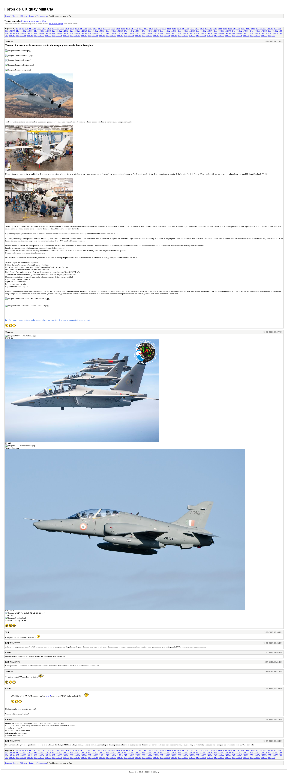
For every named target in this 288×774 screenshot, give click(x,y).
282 (82, 36)
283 (85, 36)
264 (17, 36)
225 (154, 33)
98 (252, 28)
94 (242, 28)
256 (265, 33)
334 (269, 36)
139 (121, 31)
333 (265, 36)
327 (244, 36)
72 (185, 28)
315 (201, 36)
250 (244, 33)
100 (257, 28)
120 (53, 31)
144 (139, 31)
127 (78, 31)
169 (229, 31)
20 (53, 28)
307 (172, 36)
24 (63, 28)
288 (103, 36)
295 (129, 36)
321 (222, 36)
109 (13, 31)
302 (154, 36)
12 (33, 28)
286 (96, 36)
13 (35, 28)
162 (204, 31)
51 (132, 28)
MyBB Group (155, 772)
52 (135, 28)
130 (89, 31)
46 (119, 28)
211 (103, 33)
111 (21, 31)
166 (219, 31)
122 (60, 31)
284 (89, 36)
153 (172, 31)
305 (165, 36)
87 (224, 28)
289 (107, 36)
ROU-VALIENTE (12, 643)
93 (239, 28)
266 (24, 36)
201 (67, 33)
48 (124, 28)
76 (196, 28)
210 (100, 33)
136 (111, 31)
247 (233, 33)
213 (111, 33)
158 (190, 31)
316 (204, 36)
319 (215, 36)
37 (96, 28)
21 (55, 28)
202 (71, 33)
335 (273, 36)
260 (280, 33)
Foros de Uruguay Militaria (28, 9)
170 (233, 31)
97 (249, 28)
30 (78, 28)
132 (96, 31)
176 (255, 31)
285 (93, 36)
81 (208, 28)
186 (13, 33)
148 (154, 31)
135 (107, 31)
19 (50, 28)
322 (226, 36)
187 (17, 33)
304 (161, 36)
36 (94, 28)
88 (226, 28)
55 (142, 28)
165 (215, 31)
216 (121, 33)
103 (268, 28)
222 (143, 33)
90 (231, 28)
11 (30, 28)
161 (201, 31)
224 (150, 33)
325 (237, 36)
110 (17, 31)
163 (208, 31)
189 (24, 33)
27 (71, 28)
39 (101, 28)
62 (160, 28)
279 (71, 36)
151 (165, 31)
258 (273, 33)
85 (219, 28)
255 (262, 33)
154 (175, 31)
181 (273, 31)
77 (198, 28)
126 (75, 31)
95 (244, 28)
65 (168, 28)
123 (64, 31)
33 (86, 28)
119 (49, 31)
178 (262, 31)
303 (157, 36)
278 (67, 36)
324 (233, 36)
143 (136, 31)
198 (57, 33)
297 (136, 36)
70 (180, 28)
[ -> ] (48, 696)
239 (204, 33)
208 (93, 33)
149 (157, 31)
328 (247, 36)
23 (61, 28)
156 (183, 31)
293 (121, 36)
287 (100, 36)
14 (38, 28)
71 (183, 28)
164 (211, 31)
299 (143, 36)
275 (57, 36)
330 (255, 36)
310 (183, 36)
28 (73, 28)
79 (203, 28)
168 (226, 31)
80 (206, 28)
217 (125, 33)
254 (258, 33)
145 (143, 31)
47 (122, 28)
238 (201, 33)
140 (125, 31)
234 (186, 33)
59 (152, 28)
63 (163, 28)
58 (150, 28)
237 (197, 33)
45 (117, 28)
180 (269, 31)
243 (219, 33)
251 (247, 33)
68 (175, 28)
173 (244, 31)
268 (31, 36)
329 (251, 36)
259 (276, 33)
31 (81, 28)
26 (68, 28)
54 (140, 28)
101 (261, 28)
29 (76, 28)
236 (193, 33)
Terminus (9, 41)
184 (6, 33)
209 (96, 33)
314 (197, 36)
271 (42, 36)
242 (215, 33)
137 (114, 31)
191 (31, 33)
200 (64, 33)
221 (139, 33)
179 (265, 31)
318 (211, 36)
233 (183, 33)
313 (193, 36)
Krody (8, 652)
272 (46, 36)
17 (45, 28)
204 (78, 33)
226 (157, 33)
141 (129, 31)
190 (28, 33)
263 (13, 36)
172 (240, 31)
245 (226, 33)
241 (211, 33)
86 (221, 28)
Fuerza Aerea (41, 16)
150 (161, 31)
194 (42, 33)
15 (40, 28)
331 (258, 36)
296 (132, 36)
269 (35, 36)
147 (150, 31)
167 (222, 31)
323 (229, 36)
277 (64, 36)
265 (21, 36)
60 (155, 28)
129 (85, 31)
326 (240, 36)
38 (99, 28)
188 (21, 33)
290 (111, 36)
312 (190, 36)
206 (85, 33)
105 (275, 28)
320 (219, 36)
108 (10, 31)
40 (104, 28)
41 (106, 28)
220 (136, 33)
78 (201, 28)
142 (132, 31)
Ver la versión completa (56, 23)
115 (35, 31)
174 (247, 31)
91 (234, 28)
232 (179, 33)
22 (58, 28)
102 (264, 28)
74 (191, 28)
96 (247, 28)
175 (251, 31)
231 (175, 33)
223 (147, 33)
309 (179, 36)
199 (60, 33)
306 (168, 36)
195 (46, 33)
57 (147, 28)
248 (237, 33)
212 (107, 33)
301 (150, 36)
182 (276, 31)
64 (165, 28)
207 (89, 33)
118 (46, 31)
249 (240, 33)
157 (186, 31)
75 (193, 28)
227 (161, 33)
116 (39, 31)
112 (24, 31)
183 (280, 31)
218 (129, 33)
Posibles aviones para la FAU (33, 21)
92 (237, 28)
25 (66, 28)
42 (109, 28)
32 (83, 28)
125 (71, 31)
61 (157, 28)
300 (147, 36)
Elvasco (8, 719)
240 (208, 33)
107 (6, 31)
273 (49, 36)
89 (229, 28)
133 (100, 31)
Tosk (7, 632)
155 (179, 31)
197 (53, 33)
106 (279, 28)
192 (35, 33)
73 (188, 28)
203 (75, 33)
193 (39, 33)
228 (165, 33)
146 (147, 31)
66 (170, 28)
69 (178, 28)
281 (78, 36)
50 (129, 28)
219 (132, 33)
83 (214, 28)
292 (118, 36)
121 (57, 31)
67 (173, 28)
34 (89, 28)
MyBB (139, 772)
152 (168, 31)
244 (222, 33)
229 (168, 33)
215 (118, 33)
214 (114, 33)
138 (118, 31)
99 (254, 28)
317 (208, 36)
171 (237, 31)
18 (48, 28)
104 (271, 28)
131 (93, 31)
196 (49, 33)
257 (269, 33)
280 (75, 36)
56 (145, 28)
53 (137, 28)
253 (255, 33)
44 (114, 28)
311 (186, 36)
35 (91, 28)
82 (211, 28)
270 (39, 36)
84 (216, 28)
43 (112, 28)
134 (103, 31)
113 (28, 31)
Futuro (31, 16)
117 (42, 31)
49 (127, 28)
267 (28, 36)
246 (229, 33)
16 (43, 28)
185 (10, 33)
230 (172, 33)
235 (190, 33)
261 (6, 36)
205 (82, 33)
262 (10, 36)
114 (31, 31)
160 (197, 31)
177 (258, 31)
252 (251, 33)
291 (114, 36)
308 (175, 36)
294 (125, 36)
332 (262, 36)
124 (67, 31)
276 (60, 36)
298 (139, 36)
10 (27, 28)
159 (193, 31)
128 (82, 31)
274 (53, 36)
